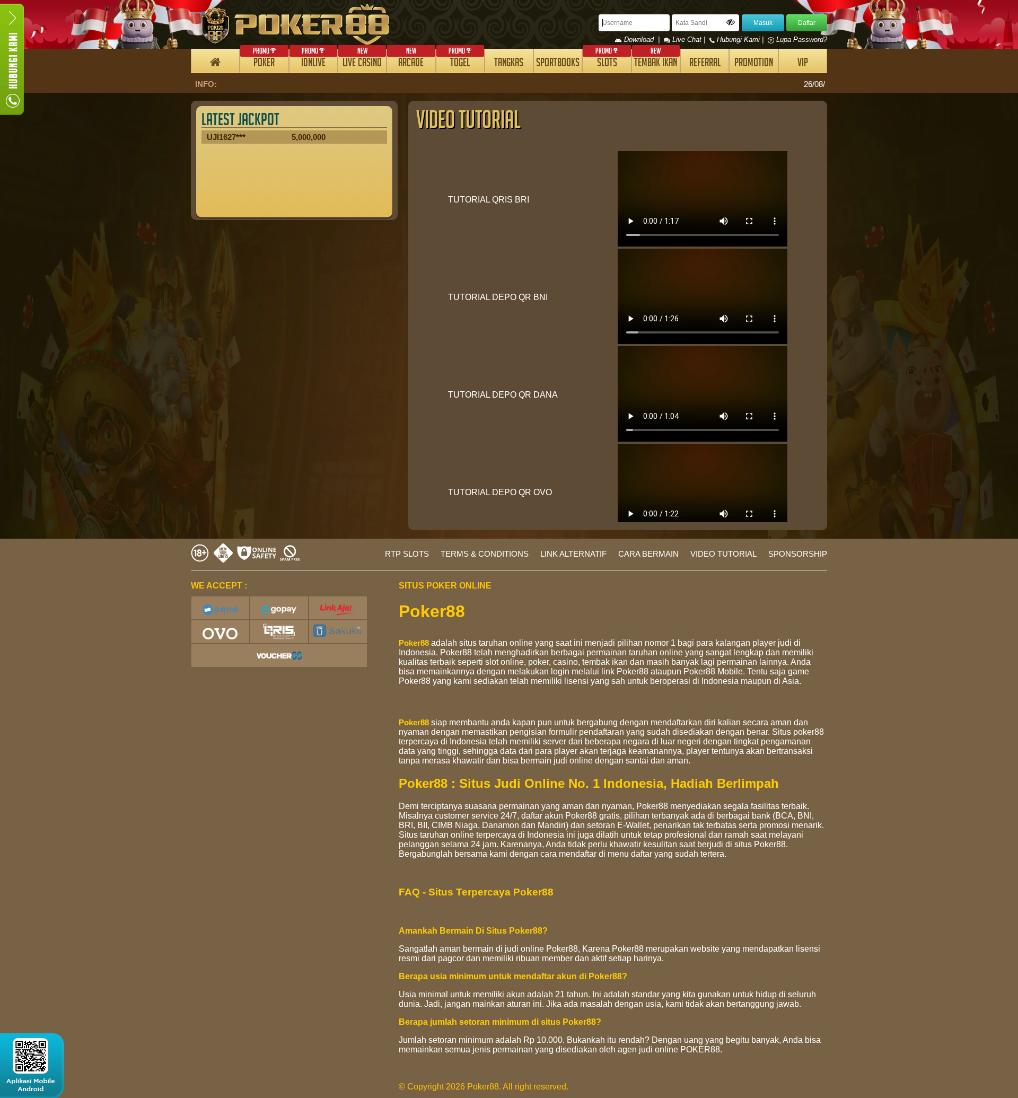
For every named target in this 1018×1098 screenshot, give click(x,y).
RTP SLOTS (407, 553)
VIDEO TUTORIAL (723, 553)
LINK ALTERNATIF (573, 553)
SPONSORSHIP (797, 553)
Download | (643, 39)
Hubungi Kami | (740, 39)
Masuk (763, 23)
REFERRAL (705, 64)
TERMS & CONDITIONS (485, 553)
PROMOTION (753, 64)
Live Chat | (688, 39)
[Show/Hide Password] (730, 22)
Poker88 (414, 642)
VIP (802, 64)
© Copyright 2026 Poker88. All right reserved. (483, 1086)
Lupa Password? (800, 39)
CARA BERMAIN (648, 553)
